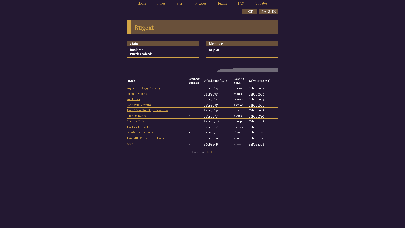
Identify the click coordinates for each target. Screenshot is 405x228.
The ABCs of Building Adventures (147, 110)
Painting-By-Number (140, 132)
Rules (161, 3)
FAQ (241, 3)
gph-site (209, 152)
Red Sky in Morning (139, 104)
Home (142, 3)
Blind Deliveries (136, 115)
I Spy (130, 143)
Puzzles (200, 3)
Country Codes (136, 121)
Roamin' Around (137, 93)
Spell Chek (133, 99)
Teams (222, 3)
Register (268, 11)
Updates (261, 3)
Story (180, 3)
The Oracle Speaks (138, 127)
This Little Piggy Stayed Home (146, 138)
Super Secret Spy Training (143, 88)
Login (249, 11)
